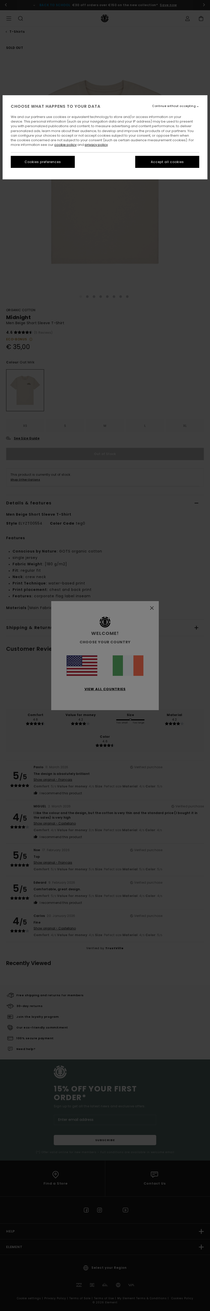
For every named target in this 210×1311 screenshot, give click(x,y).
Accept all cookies (167, 162)
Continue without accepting (174, 106)
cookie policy (65, 144)
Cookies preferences (43, 162)
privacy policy (96, 144)
